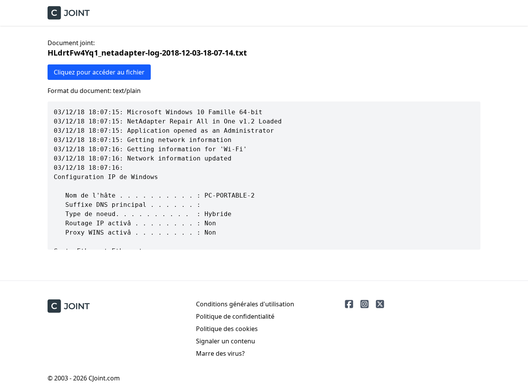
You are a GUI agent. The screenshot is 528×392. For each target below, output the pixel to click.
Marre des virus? (220, 353)
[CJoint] (69, 306)
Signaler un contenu (225, 341)
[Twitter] (380, 304)
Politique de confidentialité (235, 316)
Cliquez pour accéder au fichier (99, 72)
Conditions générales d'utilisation (245, 304)
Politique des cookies (227, 328)
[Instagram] (364, 304)
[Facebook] (349, 304)
